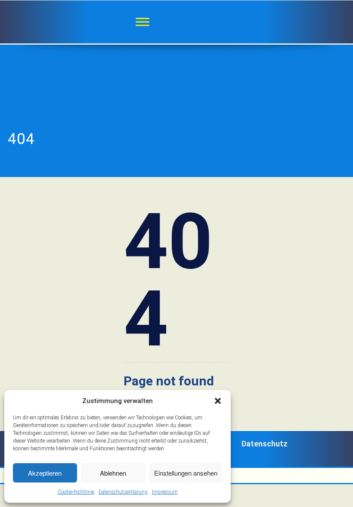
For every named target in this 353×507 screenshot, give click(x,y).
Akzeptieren (45, 472)
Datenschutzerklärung (123, 492)
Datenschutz (265, 443)
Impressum (165, 492)
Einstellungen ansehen (185, 472)
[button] (218, 401)
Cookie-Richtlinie (76, 492)
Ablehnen (113, 472)
